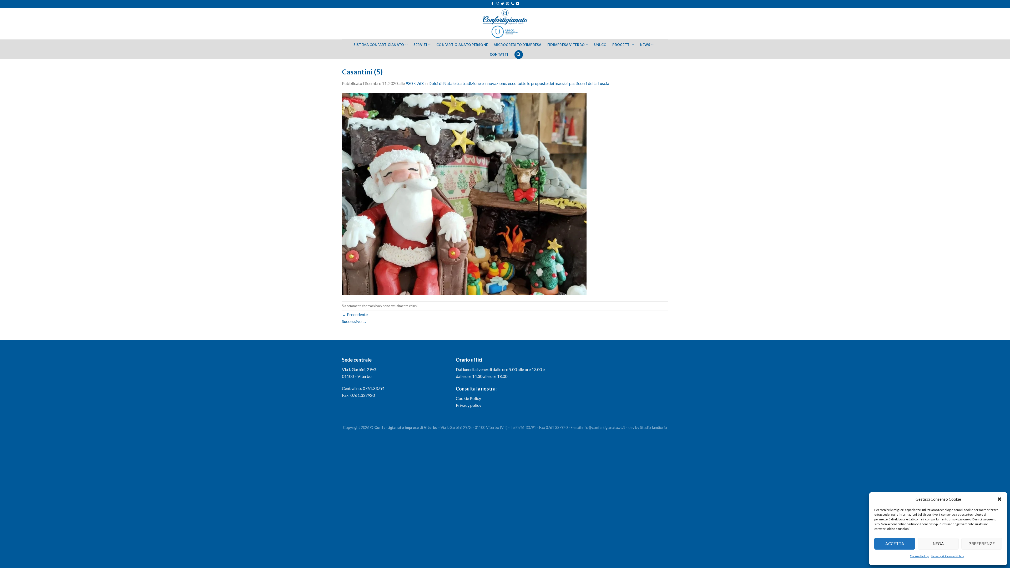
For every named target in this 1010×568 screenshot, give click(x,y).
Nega (938, 543)
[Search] (518, 54)
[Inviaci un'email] (507, 4)
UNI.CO (600, 45)
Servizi (420, 45)
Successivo (354, 321)
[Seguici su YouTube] (517, 4)
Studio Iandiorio (653, 427)
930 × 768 (415, 83)
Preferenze (981, 543)
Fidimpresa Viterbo (566, 45)
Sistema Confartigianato (379, 45)
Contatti (499, 54)
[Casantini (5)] (464, 193)
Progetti (621, 45)
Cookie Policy (919, 556)
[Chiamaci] (512, 4)
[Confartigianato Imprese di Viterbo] (505, 23)
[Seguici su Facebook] (492, 4)
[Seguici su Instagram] (497, 4)
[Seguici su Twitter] (502, 4)
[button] (999, 499)
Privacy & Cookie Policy (947, 556)
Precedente (355, 314)
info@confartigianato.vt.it (603, 427)
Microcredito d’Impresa (518, 45)
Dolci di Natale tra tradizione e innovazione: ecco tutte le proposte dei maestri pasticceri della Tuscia (518, 83)
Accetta (894, 543)
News (645, 45)
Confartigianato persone (462, 45)
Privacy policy (468, 405)
